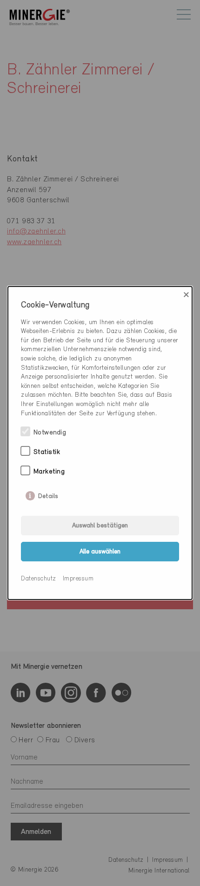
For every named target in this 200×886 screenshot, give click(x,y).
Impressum (78, 578)
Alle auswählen (100, 551)
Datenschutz (38, 578)
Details (48, 494)
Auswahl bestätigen (100, 525)
